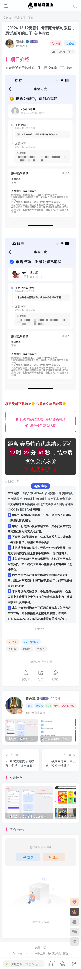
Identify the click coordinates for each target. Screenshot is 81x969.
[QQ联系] (74, 922)
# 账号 (41, 648)
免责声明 (40, 947)
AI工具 (53, 953)
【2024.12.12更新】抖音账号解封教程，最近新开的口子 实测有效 (40, 30)
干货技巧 (19, 17)
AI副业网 (40, 953)
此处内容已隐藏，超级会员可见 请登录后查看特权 (41, 422)
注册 (55, 857)
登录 (30, 857)
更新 (14, 642)
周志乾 (20, 41)
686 (40, 706)
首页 (8, 17)
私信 (71, 43)
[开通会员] (74, 912)
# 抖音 (12, 648)
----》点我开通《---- (40, 469)
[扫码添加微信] (74, 932)
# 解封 (26, 648)
